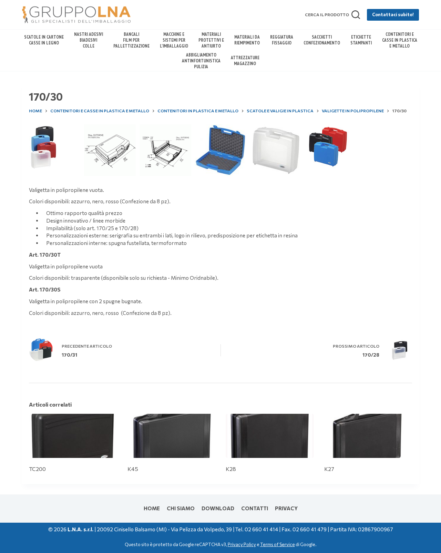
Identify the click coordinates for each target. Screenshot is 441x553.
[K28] (270, 436)
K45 (132, 468)
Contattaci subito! (393, 14)
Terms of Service (277, 544)
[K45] (171, 436)
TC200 (37, 468)
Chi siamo (181, 508)
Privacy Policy (242, 544)
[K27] (368, 436)
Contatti (254, 508)
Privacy (286, 508)
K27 (329, 468)
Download (218, 508)
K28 (231, 468)
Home (152, 508)
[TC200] (73, 436)
